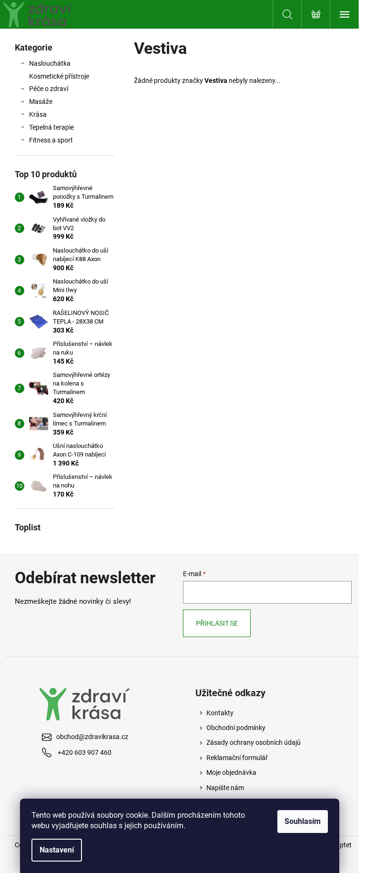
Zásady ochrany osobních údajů (253, 742)
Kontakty (220, 713)
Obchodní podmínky (235, 727)
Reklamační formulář (237, 757)
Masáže (40, 101)
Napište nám (225, 788)
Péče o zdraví (48, 88)
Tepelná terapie (51, 127)
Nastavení (57, 849)
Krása (38, 114)
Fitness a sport (51, 140)
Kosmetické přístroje (59, 76)
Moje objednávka (231, 772)
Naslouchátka (50, 63)
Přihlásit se (217, 623)
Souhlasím (303, 821)
